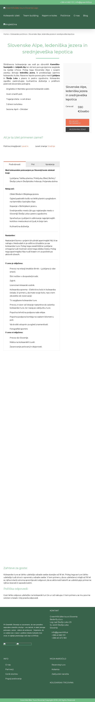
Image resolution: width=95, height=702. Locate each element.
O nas (8, 665)
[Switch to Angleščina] (10, 24)
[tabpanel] (31, 259)
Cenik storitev (11, 674)
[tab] (15, 164)
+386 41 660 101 (67, 2)
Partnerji (9, 669)
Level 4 (25, 146)
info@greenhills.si (83, 2)
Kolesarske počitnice (18, 34)
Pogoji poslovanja (13, 679)
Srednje (51, 146)
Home (6, 34)
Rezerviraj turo (58, 665)
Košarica (55, 669)
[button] (26, 24)
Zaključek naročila (60, 674)
